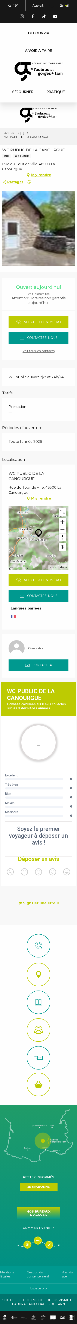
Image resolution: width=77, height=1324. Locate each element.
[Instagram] (21, 17)
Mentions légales (7, 1274)
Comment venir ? (38, 1228)
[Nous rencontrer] (38, 974)
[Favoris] (52, 6)
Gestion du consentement (38, 1274)
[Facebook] (33, 17)
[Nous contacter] (38, 946)
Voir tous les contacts (39, 351)
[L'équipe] (38, 1030)
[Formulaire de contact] (38, 1058)
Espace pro (38, 1288)
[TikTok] (44, 17)
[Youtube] (55, 17)
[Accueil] (38, 1002)
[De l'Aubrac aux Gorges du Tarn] (39, 71)
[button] (42, 5)
